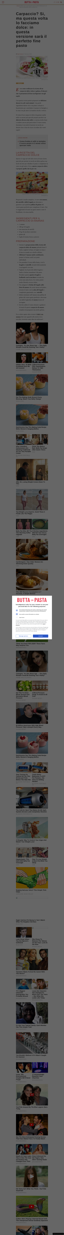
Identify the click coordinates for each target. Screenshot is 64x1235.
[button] (32, 617)
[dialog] (32, 617)
